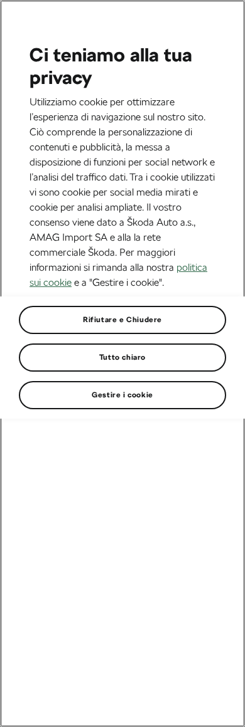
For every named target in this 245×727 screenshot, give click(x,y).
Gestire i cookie (122, 394)
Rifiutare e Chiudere (122, 319)
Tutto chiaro (122, 357)
